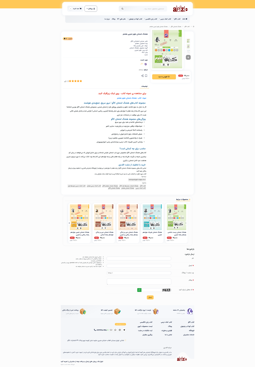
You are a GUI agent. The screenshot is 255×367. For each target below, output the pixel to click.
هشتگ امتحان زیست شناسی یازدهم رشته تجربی (177, 233)
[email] (111, 330)
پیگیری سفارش (147, 335)
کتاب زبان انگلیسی (151, 19)
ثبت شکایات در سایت (145, 330)
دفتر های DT (121, 19)
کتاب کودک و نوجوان (135, 19)
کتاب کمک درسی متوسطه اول (76, 186)
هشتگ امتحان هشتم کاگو (110, 186)
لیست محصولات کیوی (145, 326)
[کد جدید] (139, 290)
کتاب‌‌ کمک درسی (165, 19)
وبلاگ (113, 19)
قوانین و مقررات (166, 330)
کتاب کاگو (177, 19)
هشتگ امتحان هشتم (128, 188)
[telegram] (124, 330)
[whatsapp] (115, 330)
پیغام (190, 280)
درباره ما (107, 19)
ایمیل (190, 265)
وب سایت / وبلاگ (188, 272)
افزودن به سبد (163, 77)
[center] (122, 9)
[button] (185, 223)
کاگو (142, 64)
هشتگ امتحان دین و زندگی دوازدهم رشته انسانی (104, 233)
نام (193, 258)
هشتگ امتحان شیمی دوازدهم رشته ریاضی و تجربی (79, 233)
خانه (184, 19)
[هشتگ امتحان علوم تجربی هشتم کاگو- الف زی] (182, 358)
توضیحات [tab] (144, 86)
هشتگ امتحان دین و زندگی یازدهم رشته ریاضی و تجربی (129, 233)
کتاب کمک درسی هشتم (94, 186)
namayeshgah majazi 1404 (137, 180)
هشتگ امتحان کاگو (176, 27)
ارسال (150, 297)
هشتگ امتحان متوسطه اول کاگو (128, 186)
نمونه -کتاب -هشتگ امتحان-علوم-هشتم (131, 98)
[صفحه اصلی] (193, 27)
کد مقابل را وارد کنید (185, 289)
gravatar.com (73, 263)
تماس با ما (168, 335)
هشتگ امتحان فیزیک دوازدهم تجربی (152, 233)
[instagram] (119, 330)
